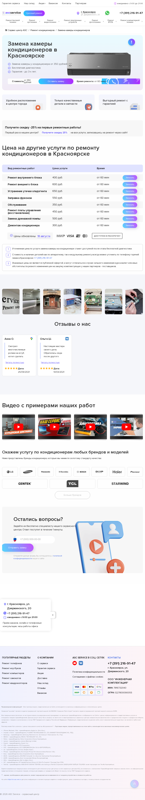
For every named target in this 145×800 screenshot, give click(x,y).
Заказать (130, 177)
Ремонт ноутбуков (11, 668)
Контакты (66, 3)
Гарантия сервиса (11, 3)
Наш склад (29, 3)
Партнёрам (80, 3)
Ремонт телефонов (12, 663)
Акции (41, 3)
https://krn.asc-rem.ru (14, 779)
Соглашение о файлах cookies (87, 676)
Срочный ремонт (34, 13)
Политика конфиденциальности (88, 671)
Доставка (42, 678)
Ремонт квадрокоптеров (14, 683)
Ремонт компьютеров (13, 673)
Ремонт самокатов (11, 678)
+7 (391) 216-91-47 (131, 13)
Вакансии (53, 3)
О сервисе (42, 663)
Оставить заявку (56, 81)
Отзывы (41, 688)
